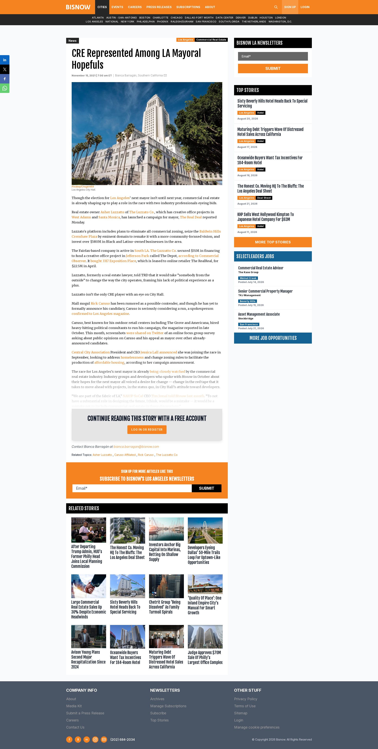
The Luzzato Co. (141, 212)
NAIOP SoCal (133, 396)
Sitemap (240, 713)
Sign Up (290, 7)
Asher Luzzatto (112, 212)
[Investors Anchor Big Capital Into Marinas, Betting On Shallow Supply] (166, 543)
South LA (141, 251)
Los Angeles (94, 21)
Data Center (224, 17)
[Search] (276, 7)
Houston (266, 17)
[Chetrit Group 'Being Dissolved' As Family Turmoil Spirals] (166, 597)
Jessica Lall (149, 352)
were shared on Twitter (145, 333)
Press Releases (159, 7)
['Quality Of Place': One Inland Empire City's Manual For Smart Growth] (205, 597)
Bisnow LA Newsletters (259, 43)
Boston (144, 17)
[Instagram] (95, 739)
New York (127, 21)
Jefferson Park (137, 256)
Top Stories (159, 720)
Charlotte (161, 17)
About (210, 7)
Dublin (253, 17)
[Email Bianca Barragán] (165, 75)
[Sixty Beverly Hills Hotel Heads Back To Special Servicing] (127, 597)
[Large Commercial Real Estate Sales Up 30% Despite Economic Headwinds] (88, 597)
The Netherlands (254, 21)
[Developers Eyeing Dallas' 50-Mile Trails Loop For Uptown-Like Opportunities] (205, 543)
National (112, 21)
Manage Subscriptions (168, 706)
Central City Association (91, 352)
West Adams (81, 217)
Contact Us (75, 727)
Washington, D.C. (280, 21)
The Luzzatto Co (163, 251)
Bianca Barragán (96, 447)
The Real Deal (191, 217)
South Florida (229, 21)
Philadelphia (146, 21)
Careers (135, 7)
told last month (186, 396)
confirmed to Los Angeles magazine (100, 314)
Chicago (177, 17)
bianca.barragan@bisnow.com (136, 447)
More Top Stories (273, 242)
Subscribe (158, 713)
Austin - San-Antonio (121, 17)
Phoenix (162, 21)
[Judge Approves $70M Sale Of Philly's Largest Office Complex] (205, 648)
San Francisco (206, 21)
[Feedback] (104, 739)
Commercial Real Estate (211, 39)
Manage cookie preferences (257, 727)
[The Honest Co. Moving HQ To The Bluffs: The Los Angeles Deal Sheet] (127, 543)
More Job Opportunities (273, 338)
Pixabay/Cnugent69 (83, 186)
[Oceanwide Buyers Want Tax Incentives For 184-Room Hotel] (127, 648)
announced (168, 352)
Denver (241, 17)
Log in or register (147, 429)
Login (305, 7)
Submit (206, 488)
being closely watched (167, 372)
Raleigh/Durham (182, 21)
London (280, 17)
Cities (102, 7)
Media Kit (74, 706)
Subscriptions (188, 7)
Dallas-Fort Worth (199, 17)
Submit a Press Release (85, 713)
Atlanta (98, 17)
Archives (157, 699)
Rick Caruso (100, 303)
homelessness (132, 357)
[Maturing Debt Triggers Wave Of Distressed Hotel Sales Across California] (166, 648)
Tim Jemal (159, 396)
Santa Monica (109, 217)
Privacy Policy (245, 699)
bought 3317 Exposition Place (113, 261)
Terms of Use (245, 706)
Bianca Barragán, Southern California (139, 75)
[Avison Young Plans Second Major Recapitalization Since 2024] (88, 648)
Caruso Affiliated (125, 454)
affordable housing (109, 362)
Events (117, 7)
